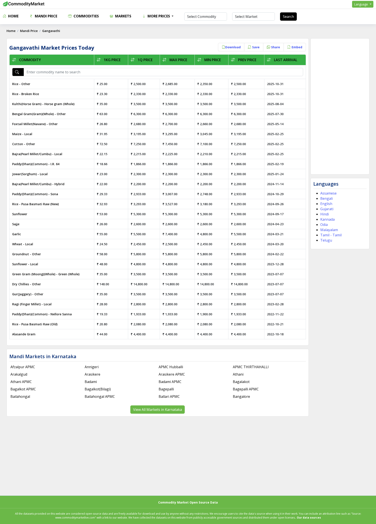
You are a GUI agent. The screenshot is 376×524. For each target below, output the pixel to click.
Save (255, 47)
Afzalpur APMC (22, 366)
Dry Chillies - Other (26, 284)
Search (288, 16)
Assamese (328, 193)
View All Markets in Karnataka (157, 409)
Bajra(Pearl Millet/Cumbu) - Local (37, 154)
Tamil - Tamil (331, 235)
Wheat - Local (22, 244)
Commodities (86, 16)
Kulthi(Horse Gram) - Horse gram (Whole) (43, 104)
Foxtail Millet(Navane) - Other (35, 124)
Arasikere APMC (172, 374)
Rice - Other (21, 84)
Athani (238, 374)
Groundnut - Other (26, 254)
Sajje (15, 224)
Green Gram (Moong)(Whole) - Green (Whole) (45, 274)
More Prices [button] (159, 16)
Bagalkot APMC (23, 389)
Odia (324, 224)
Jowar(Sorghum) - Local (30, 174)
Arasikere (92, 374)
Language (361, 4)
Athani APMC (21, 381)
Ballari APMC (169, 396)
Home (12, 16)
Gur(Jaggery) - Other (27, 294)
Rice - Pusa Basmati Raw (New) (35, 204)
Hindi (324, 214)
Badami (91, 381)
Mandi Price (45, 16)
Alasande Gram (23, 334)
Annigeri (92, 366)
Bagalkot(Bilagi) (98, 389)
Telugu (326, 240)
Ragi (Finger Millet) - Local (32, 304)
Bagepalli (166, 389)
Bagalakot (241, 381)
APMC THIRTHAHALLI (251, 366)
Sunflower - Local (25, 264)
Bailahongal (20, 396)
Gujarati (326, 209)
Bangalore (241, 396)
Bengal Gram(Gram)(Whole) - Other (39, 114)
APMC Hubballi (171, 366)
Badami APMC (170, 381)
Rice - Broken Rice (25, 94)
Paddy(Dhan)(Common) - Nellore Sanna (42, 314)
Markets (122, 16)
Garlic (16, 234)
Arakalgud (18, 374)
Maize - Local (22, 134)
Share (275, 47)
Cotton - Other (23, 144)
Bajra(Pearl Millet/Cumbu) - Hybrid (38, 184)
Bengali (326, 198)
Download (233, 47)
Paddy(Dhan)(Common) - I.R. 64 (35, 164)
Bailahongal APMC (100, 396)
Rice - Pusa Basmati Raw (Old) (34, 324)
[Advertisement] (340, 106)
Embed (296, 47)
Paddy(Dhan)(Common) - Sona (35, 194)
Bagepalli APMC (246, 389)
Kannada (327, 219)
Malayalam (329, 229)
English (326, 203)
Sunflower (19, 214)
